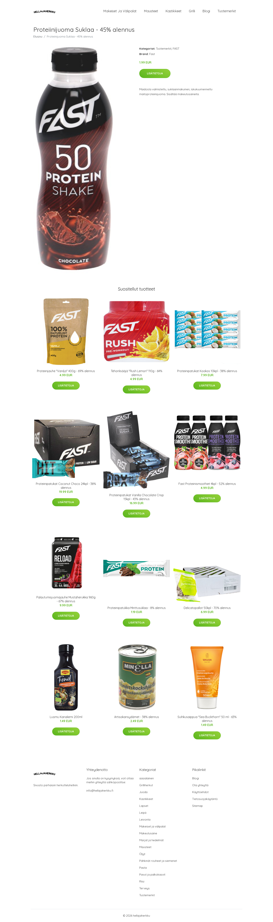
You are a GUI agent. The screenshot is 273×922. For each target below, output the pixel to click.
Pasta (143, 867)
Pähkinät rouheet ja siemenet (158, 861)
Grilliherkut (146, 785)
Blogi (206, 11)
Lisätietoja (155, 73)
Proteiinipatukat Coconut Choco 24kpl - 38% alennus (66, 486)
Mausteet (151, 11)
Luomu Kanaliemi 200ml (66, 717)
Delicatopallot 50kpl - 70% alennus (207, 608)
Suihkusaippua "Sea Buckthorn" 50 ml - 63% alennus (207, 719)
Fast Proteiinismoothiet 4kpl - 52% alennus (207, 484)
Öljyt (142, 854)
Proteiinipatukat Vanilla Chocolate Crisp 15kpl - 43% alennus (136, 497)
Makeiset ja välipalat (119, 11)
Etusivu (37, 36)
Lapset (143, 806)
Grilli (192, 11)
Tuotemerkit (226, 11)
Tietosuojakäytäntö (205, 799)
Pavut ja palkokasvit (152, 874)
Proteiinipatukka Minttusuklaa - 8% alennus (137, 608)
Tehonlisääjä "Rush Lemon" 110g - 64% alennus (136, 373)
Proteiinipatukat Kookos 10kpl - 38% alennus (207, 371)
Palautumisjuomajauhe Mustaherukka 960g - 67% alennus (65, 599)
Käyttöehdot (200, 792)
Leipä (142, 812)
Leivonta (144, 819)
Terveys (144, 888)
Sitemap (197, 806)
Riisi (141, 881)
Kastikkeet (173, 11)
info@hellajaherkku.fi (99, 790)
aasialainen (146, 778)
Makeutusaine (148, 833)
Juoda (143, 792)
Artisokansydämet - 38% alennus (136, 717)
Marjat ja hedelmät (151, 840)
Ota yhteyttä (200, 785)
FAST (176, 48)
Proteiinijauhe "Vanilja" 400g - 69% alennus (66, 371)
